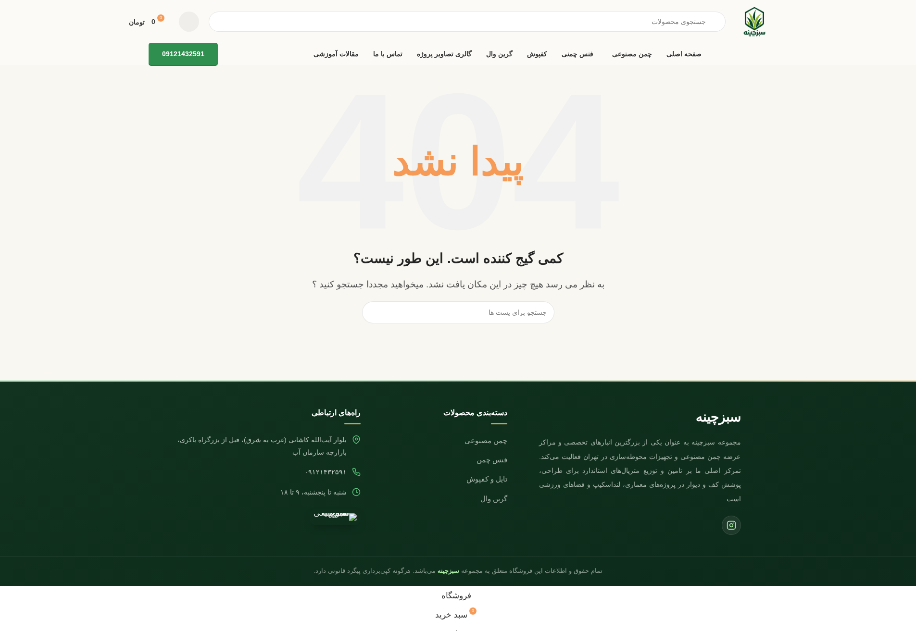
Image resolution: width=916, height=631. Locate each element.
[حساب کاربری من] (189, 21)
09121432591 (183, 54)
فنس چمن (492, 460)
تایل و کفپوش (486, 479)
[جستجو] (373, 312)
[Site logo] (754, 20)
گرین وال (493, 499)
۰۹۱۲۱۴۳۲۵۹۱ (325, 472)
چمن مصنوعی (485, 441)
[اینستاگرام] (731, 525)
